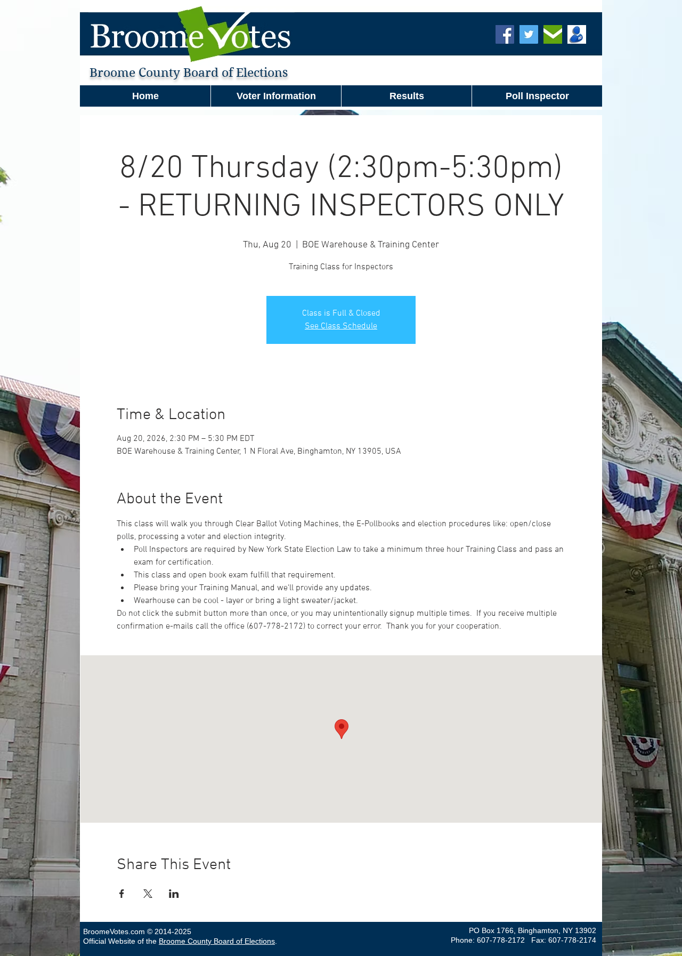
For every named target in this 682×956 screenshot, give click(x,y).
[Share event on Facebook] (122, 893)
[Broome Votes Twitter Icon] (528, 34)
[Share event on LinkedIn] (174, 893)
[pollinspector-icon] (576, 34)
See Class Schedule (341, 326)
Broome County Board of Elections (217, 941)
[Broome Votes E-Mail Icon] (552, 34)
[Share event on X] (148, 893)
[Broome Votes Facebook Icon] (505, 34)
